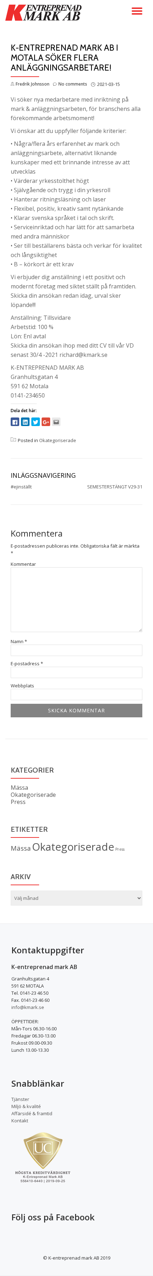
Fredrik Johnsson (32, 84)
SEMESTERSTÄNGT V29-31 (114, 486)
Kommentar (23, 564)
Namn (19, 641)
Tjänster (20, 1099)
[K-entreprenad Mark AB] (44, 12)
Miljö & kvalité (26, 1106)
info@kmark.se (27, 1007)
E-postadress (27, 663)
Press (18, 802)
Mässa (19, 787)
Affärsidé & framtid (31, 1113)
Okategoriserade (57, 440)
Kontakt (19, 1120)
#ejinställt (21, 486)
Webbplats (22, 685)
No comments (72, 84)
